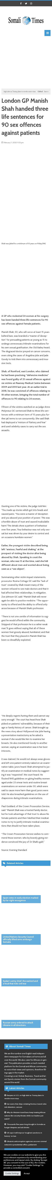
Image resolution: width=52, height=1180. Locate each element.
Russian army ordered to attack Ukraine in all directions (18, 1024)
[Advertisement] (26, 62)
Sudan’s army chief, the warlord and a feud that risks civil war (20, 982)
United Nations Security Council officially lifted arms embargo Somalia (18, 939)
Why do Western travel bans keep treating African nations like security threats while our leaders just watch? (24, 1115)
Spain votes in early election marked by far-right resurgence (20, 899)
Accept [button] (27, 1173)
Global (34, 92)
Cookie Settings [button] (12, 1173)
